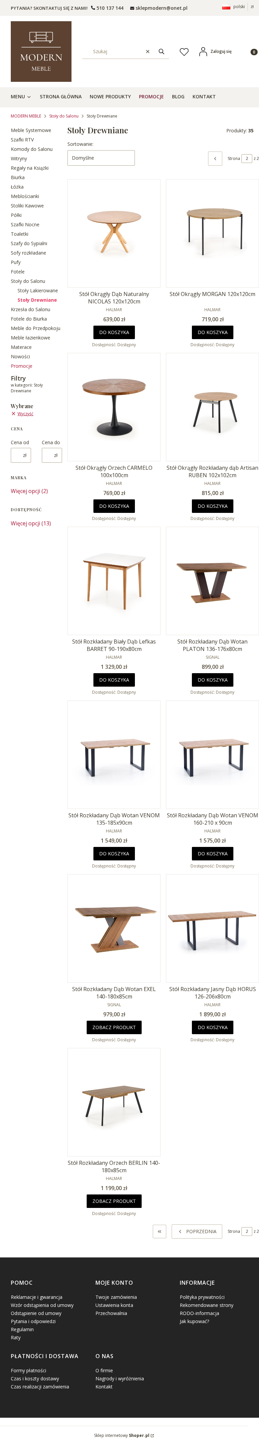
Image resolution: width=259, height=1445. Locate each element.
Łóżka (17, 187)
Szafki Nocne (25, 224)
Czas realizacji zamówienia (40, 1386)
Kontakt (104, 1386)
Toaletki (19, 234)
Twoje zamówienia (116, 1297)
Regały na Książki (30, 168)
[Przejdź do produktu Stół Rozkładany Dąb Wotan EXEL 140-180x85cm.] (114, 928)
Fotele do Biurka (29, 319)
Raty (16, 1337)
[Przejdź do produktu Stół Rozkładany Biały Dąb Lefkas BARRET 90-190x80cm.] (114, 581)
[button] (161, 51)
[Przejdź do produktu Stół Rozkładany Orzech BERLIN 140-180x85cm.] (114, 1102)
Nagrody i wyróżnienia (119, 1378)
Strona (234, 158)
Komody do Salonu (32, 149)
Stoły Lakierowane (38, 290)
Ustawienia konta (114, 1305)
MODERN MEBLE (26, 116)
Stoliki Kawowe (27, 205)
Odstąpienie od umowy (36, 1313)
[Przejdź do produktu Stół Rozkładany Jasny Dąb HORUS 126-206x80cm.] (212, 928)
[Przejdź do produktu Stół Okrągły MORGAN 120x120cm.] (212, 233)
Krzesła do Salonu (30, 309)
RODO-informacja (199, 1313)
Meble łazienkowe (30, 337)
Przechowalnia (111, 1313)
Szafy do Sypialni (29, 243)
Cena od (20, 442)
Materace (21, 347)
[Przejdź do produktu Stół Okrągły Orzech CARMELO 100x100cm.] (114, 407)
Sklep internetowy (121, 1435)
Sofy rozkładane (28, 253)
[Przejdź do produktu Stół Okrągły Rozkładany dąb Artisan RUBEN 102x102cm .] (212, 407)
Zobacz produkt (114, 1027)
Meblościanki (25, 196)
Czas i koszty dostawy (35, 1378)
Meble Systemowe (31, 130)
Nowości (20, 356)
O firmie (104, 1370)
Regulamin (22, 1329)
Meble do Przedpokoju (35, 328)
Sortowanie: (80, 144)
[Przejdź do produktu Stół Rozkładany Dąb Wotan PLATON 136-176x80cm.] (212, 581)
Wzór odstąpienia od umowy (42, 1305)
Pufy (16, 262)
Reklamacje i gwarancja (36, 1297)
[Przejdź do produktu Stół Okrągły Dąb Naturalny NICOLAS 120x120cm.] (114, 233)
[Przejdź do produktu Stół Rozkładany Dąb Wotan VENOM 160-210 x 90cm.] (212, 755)
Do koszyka (114, 332)
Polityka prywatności (202, 1297)
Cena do (51, 442)
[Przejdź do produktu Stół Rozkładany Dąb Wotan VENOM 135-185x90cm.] (114, 755)
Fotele (18, 271)
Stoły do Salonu (64, 116)
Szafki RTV (22, 139)
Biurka (18, 177)
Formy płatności (28, 1370)
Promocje (21, 366)
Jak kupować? (194, 1321)
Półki (16, 215)
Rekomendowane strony (206, 1305)
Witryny (19, 158)
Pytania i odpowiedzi (33, 1321)
